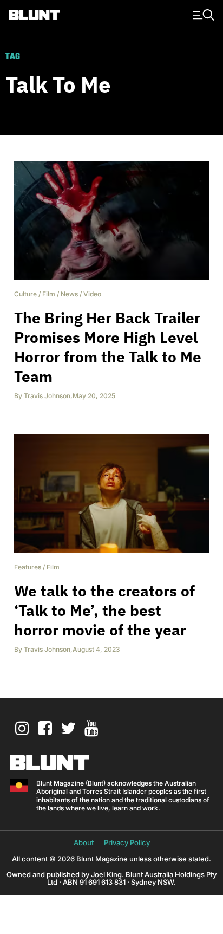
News (69, 294)
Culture (25, 294)
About (84, 842)
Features (27, 567)
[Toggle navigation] (201, 14)
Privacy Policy (127, 842)
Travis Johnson (47, 396)
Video (92, 294)
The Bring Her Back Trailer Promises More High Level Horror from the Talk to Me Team (107, 347)
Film (48, 294)
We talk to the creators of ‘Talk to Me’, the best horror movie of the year (104, 610)
